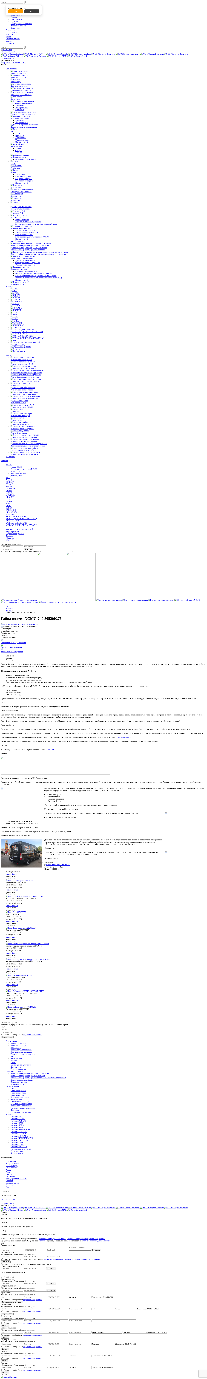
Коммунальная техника (20, 209)
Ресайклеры (15, 168)
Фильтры (9, 536)
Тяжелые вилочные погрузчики (28, 222)
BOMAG (9, 484)
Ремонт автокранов (18, 403)
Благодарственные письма (21, 24)
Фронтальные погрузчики (21, 103)
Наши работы (11, 32)
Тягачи (13, 204)
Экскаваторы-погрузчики (21, 95)
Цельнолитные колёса (20, 284)
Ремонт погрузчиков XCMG (22, 364)
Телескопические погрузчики (23, 114)
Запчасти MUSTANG (19, 1136)
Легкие (18, 148)
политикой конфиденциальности (86, 552)
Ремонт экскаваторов (19, 385)
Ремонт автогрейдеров (20, 424)
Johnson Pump (11, 540)
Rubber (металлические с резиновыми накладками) (36, 276)
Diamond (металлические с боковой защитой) (33, 273)
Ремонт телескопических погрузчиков (26, 373)
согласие (42, 1241)
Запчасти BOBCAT (18, 1121)
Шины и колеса (12, 538)
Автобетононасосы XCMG (26, 230)
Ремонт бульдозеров (19, 433)
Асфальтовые (20, 138)
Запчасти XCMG (17, 1145)
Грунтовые (19, 136)
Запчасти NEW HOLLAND (22, 1138)
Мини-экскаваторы (18, 77)
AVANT (9, 480)
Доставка (9, 41)
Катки (13, 131)
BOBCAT (10, 482)
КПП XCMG (16, 471)
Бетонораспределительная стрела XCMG (32, 237)
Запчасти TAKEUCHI (19, 1140)
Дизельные (19, 105)
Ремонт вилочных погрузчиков (23, 368)
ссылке (51, 750)
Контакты (10, 43)
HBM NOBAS (11, 512)
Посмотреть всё (21, 142)
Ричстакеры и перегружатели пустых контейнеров (36, 224)
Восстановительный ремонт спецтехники (28, 446)
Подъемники (16, 187)
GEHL (8, 506)
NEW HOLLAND (13, 521)
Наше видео (15, 28)
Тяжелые (19, 153)
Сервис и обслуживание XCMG (24, 437)
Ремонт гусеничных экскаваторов (24, 398)
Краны (13, 172)
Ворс (8, 527)
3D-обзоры (10, 457)
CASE (8, 499)
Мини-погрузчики (18, 73)
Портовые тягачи (22, 220)
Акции (8, 37)
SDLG (8, 504)
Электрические (21, 108)
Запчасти (9, 286)
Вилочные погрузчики (20, 118)
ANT (8, 478)
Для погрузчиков (17, 476)
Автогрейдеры (17, 146)
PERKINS (10, 514)
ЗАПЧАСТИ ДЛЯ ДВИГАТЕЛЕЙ (20, 529)
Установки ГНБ (17, 213)
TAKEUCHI (11, 510)
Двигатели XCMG (18, 473)
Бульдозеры (15, 200)
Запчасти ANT (17, 1117)
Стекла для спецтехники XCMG (24, 469)
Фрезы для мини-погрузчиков (27, 263)
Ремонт (9, 355)
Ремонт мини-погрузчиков (21, 360)
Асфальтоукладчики (19, 157)
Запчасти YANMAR (19, 1147)
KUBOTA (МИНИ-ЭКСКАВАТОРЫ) (21, 519)
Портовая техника (18, 217)
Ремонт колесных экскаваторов (23, 394)
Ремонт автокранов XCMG (22, 407)
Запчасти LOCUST (18, 1134)
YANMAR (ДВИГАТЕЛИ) (16, 523)
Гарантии (10, 1174)
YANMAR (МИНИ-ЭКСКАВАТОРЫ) (21, 525)
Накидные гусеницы (19, 269)
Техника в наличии (18, 1069)
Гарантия (14, 21)
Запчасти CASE (17, 1123)
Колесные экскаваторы (20, 86)
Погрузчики (15, 99)
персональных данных (32, 1035)
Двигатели (15, 1110)
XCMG (18, 133)
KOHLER (10, 486)
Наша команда (11, 1166)
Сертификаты (16, 19)
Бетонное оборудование (20, 228)
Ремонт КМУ (16, 411)
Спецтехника (11, 69)
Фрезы (13, 164)
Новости (9, 34)
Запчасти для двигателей (21, 1149)
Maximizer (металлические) (26, 271)
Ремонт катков (16, 420)
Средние (18, 151)
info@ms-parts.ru (124, 737)
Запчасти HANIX (18, 1127)
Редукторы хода (12, 532)
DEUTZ (9, 491)
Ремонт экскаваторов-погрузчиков (25, 381)
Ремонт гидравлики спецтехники (24, 454)
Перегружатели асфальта (25, 159)
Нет (31, 11)
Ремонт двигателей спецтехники (24, 442)
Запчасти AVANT (18, 1119)
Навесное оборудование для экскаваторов (28, 250)
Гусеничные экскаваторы (21, 90)
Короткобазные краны (24, 181)
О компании (11, 1161)
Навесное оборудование (15, 241)
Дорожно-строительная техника (24, 127)
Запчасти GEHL (17, 1125)
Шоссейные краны (23, 176)
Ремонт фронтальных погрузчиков (25, 377)
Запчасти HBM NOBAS (20, 1129)
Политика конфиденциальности (52, 1239)
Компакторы (16, 196)
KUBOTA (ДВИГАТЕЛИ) (16, 516)
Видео (8, 1187)
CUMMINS (10, 488)
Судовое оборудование (15, 534)
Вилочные (19, 110)
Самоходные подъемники (21, 192)
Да (16, 11)
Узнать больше (12, 874)
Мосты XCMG (17, 467)
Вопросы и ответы (18, 26)
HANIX (9, 501)
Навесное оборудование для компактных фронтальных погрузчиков (38, 254)
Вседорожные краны (23, 179)
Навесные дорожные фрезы (22, 258)
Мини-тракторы (17, 1095)
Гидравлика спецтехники (21, 1112)
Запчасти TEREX (18, 1142)
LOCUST (9, 493)
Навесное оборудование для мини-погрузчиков (30, 245)
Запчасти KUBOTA (19, 1132)
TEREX (9, 508)
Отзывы (14, 17)
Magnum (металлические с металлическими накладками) (38, 278)
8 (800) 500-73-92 (8, 52)
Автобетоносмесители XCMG (27, 233)
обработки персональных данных (57, 552)
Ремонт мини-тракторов (20, 416)
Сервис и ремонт (13, 1086)
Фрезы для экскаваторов (25, 265)
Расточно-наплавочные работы (23, 450)
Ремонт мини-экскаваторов (22, 390)
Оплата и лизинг (13, 39)
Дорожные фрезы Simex (25, 261)
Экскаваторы (16, 82)
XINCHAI (10, 497)
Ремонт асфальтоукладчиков (22, 429)
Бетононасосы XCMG (24, 235)
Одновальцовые (22, 140)
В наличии (10, 30)
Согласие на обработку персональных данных (86, 1239)
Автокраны (20, 174)
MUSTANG (10, 495)
